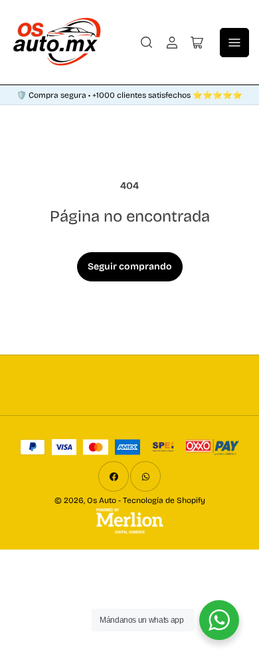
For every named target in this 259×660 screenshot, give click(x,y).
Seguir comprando (130, 266)
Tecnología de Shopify (164, 500)
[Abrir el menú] (234, 42)
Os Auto (101, 500)
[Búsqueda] (146, 42)
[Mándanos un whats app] (219, 620)
